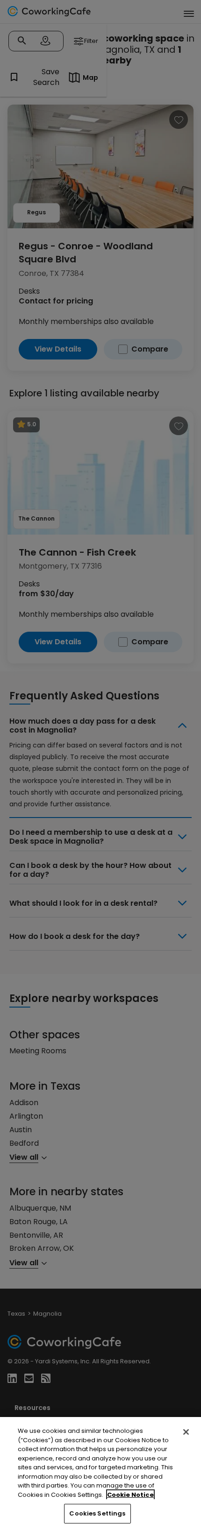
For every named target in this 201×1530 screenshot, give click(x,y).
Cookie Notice (130, 1494)
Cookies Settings (97, 1513)
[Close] (186, 1432)
